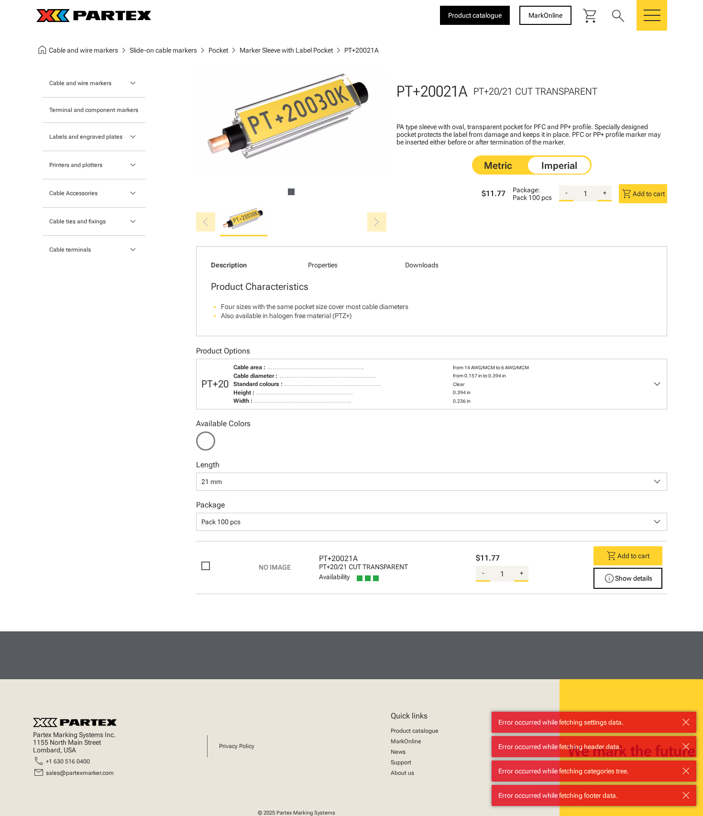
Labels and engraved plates (85, 136)
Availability (334, 577)
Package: (526, 190)
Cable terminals (70, 249)
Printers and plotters (75, 165)
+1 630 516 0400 (68, 761)
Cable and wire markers (80, 83)
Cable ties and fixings (77, 221)
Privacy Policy (236, 746)
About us (402, 773)
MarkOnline (406, 741)
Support (401, 762)
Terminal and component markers (93, 110)
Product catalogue (415, 731)
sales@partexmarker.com (80, 773)
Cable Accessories (73, 193)
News (398, 752)
